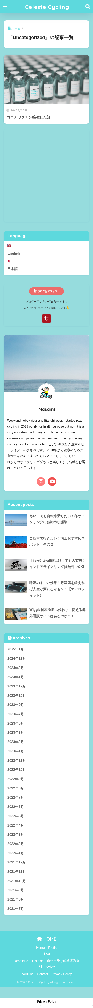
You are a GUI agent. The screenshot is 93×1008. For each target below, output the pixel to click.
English (13, 253)
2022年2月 (15, 844)
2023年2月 (15, 742)
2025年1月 (15, 649)
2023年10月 (16, 695)
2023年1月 (15, 751)
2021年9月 (15, 890)
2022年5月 (15, 816)
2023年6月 (15, 723)
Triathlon (37, 961)
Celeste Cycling (47, 6)
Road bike (21, 961)
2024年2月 (15, 668)
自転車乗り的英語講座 (63, 961)
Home (40, 947)
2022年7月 (15, 797)
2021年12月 (16, 862)
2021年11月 (16, 871)
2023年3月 (15, 732)
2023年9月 (15, 705)
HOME (49, 939)
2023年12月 (16, 686)
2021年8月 (15, 899)
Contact (42, 974)
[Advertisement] (46, 175)
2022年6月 (15, 807)
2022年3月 (15, 834)
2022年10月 (16, 769)
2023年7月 (15, 714)
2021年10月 (16, 881)
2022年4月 (15, 825)
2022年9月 (15, 779)
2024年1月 (15, 677)
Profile (52, 947)
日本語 (12, 269)
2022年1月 (15, 853)
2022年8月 (15, 788)
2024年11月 (16, 658)
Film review (46, 966)
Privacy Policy (61, 974)
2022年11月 (16, 760)
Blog (46, 953)
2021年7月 (15, 909)
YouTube (27, 974)
